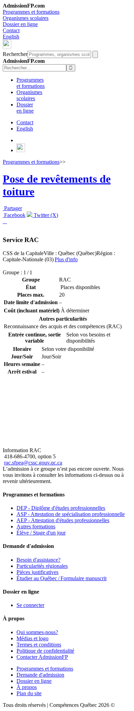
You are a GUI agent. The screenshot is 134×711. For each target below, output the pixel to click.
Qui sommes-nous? (37, 632)
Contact (11, 30)
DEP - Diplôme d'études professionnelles (60, 508)
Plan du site (29, 693)
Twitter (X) (45, 215)
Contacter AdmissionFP (42, 657)
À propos (26, 687)
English (11, 36)
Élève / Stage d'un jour (41, 533)
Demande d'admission (40, 675)
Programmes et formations (31, 12)
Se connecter (30, 605)
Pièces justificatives (37, 572)
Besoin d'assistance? (38, 560)
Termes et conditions (38, 644)
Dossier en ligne (20, 24)
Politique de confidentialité (45, 651)
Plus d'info (66, 259)
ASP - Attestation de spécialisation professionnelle (70, 514)
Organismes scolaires (25, 18)
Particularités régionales (42, 566)
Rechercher (15, 54)
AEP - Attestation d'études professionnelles (62, 520)
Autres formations (35, 526)
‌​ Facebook (14, 215)
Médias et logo (32, 638)
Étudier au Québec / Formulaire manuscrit (61, 578)
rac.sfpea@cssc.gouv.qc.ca (33, 463)
